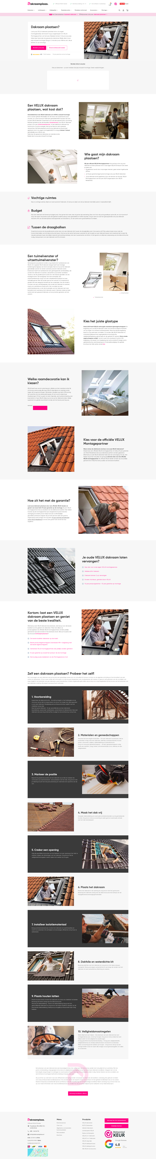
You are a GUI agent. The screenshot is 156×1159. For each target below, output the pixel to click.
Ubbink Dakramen (87, 1128)
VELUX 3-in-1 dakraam (88, 1138)
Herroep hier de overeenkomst (116, 1120)
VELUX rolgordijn (87, 1141)
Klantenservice (61, 1123)
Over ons (59, 1125)
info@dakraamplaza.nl (37, 1134)
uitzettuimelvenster (44, 124)
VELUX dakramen (87, 1123)
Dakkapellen (53, 10)
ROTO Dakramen (87, 1125)
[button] (119, 10)
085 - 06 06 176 (34, 1131)
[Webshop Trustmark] (115, 4)
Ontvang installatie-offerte (78, 1093)
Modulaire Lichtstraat (81, 10)
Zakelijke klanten (116, 1126)
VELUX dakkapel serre (88, 1146)
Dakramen (30, 10)
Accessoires (93, 10)
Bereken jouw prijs (38, 47)
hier (104, 344)
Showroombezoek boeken (57, 47)
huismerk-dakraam (70, 14)
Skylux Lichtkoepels (88, 1133)
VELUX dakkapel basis (88, 1143)
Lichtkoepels (41, 10)
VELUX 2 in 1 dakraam (88, 1136)
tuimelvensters (53, 122)
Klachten (59, 1135)
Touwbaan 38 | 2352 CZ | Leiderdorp (37, 1127)
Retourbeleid (61, 1132)
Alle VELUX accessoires (89, 1149)
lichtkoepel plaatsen (41, 633)
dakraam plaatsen (100, 14)
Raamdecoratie (65, 10)
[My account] (123, 10)
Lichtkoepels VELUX (88, 1130)
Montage (104, 10)
